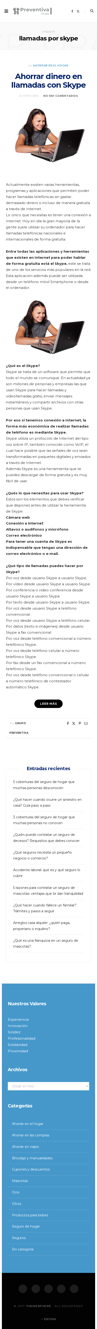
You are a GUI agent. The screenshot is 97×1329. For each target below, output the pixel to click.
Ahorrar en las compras (30, 1135)
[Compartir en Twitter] (73, 723)
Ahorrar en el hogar (51, 65)
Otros (16, 1204)
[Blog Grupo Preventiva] (32, 11)
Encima (49, 1319)
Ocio (16, 1192)
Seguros (19, 1238)
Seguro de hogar (26, 1226)
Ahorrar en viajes (25, 1147)
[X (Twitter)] (36, 1289)
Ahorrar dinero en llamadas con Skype (48, 81)
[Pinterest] (80, 723)
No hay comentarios (61, 95)
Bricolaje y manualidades (32, 1158)
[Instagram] (48, 1289)
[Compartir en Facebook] (68, 723)
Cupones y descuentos (31, 1169)
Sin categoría (22, 1249)
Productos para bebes (30, 1215)
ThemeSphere (38, 1306)
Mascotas (20, 1181)
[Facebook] (23, 1289)
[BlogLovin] (74, 1289)
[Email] (86, 723)
